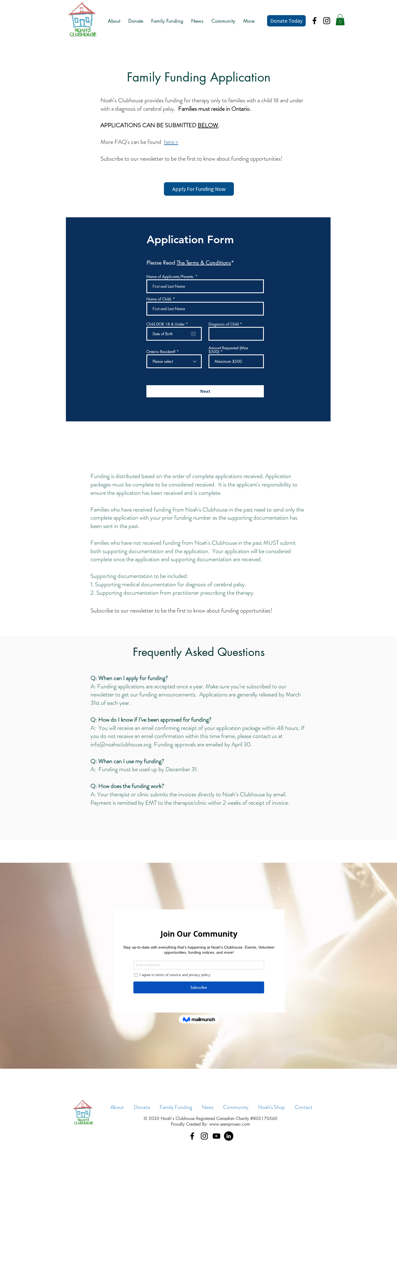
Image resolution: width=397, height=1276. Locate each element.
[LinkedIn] (228, 1136)
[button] (340, 19)
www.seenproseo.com (229, 1124)
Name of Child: (159, 299)
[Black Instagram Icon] (326, 20)
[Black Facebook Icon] (314, 20)
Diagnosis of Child (223, 324)
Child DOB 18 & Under (168, 324)
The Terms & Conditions (204, 262)
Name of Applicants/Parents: (170, 277)
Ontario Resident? (161, 352)
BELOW (208, 125)
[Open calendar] (193, 334)
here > (171, 142)
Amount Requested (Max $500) (228, 350)
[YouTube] (216, 1136)
